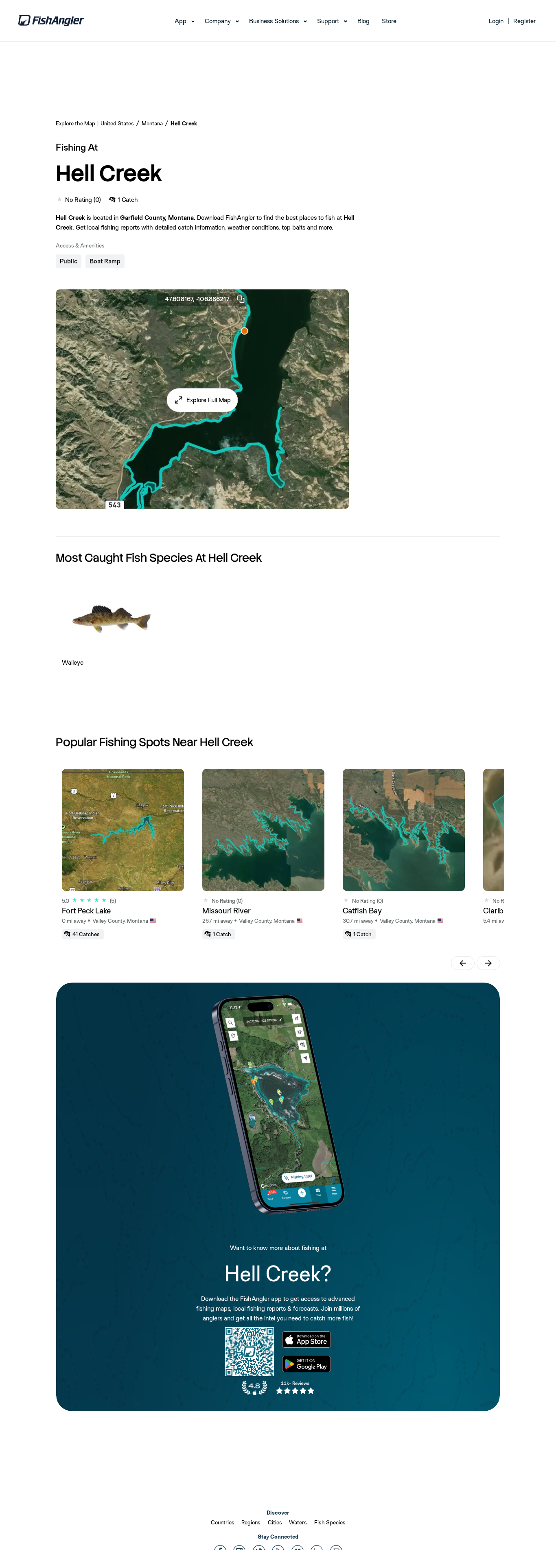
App (180, 21)
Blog (363, 21)
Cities (275, 1522)
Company (218, 21)
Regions (250, 1522)
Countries (222, 1522)
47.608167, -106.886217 (197, 299)
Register (524, 21)
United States (117, 123)
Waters (298, 1522)
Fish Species (330, 1522)
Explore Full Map (208, 400)
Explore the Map (75, 123)
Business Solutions (274, 21)
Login (496, 21)
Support (328, 21)
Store (389, 21)
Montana (152, 123)
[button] (202, 400)
